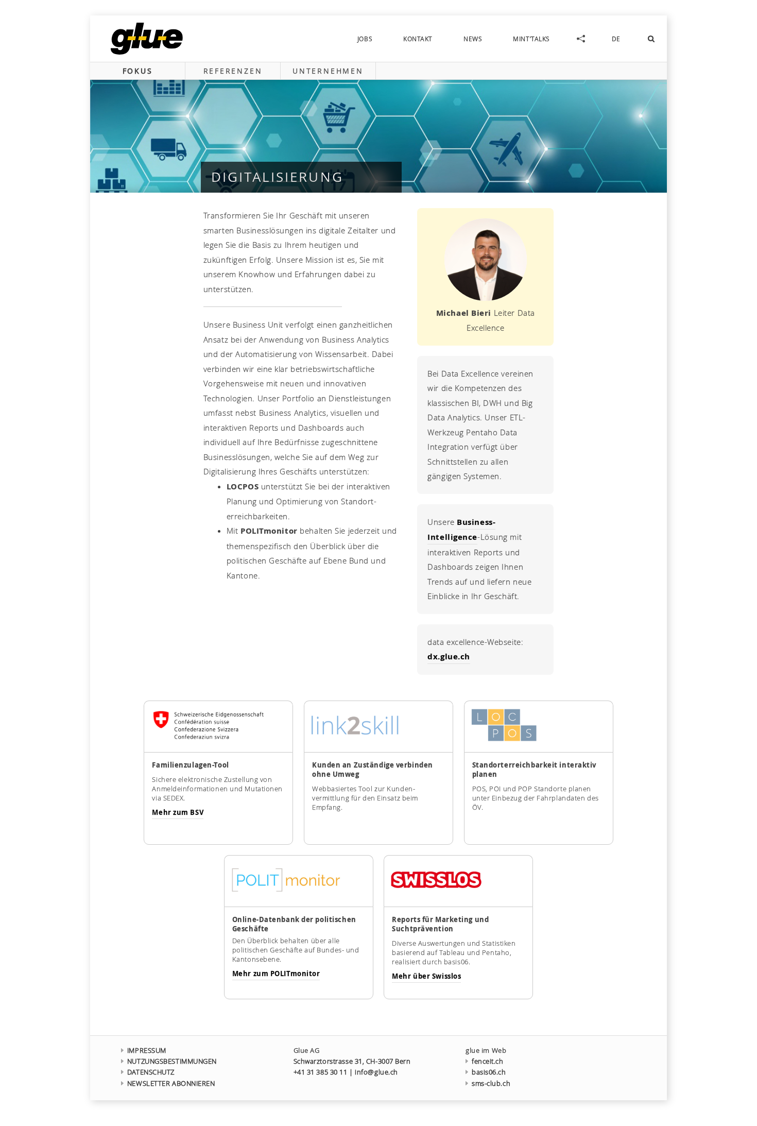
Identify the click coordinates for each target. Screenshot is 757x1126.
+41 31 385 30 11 (321, 1072)
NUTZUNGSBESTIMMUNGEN (172, 1061)
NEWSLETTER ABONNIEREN (171, 1083)
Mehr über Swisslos (426, 976)
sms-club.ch (491, 1083)
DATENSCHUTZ (151, 1072)
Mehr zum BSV (177, 812)
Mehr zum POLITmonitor (276, 973)
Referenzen (233, 71)
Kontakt (418, 39)
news (472, 39)
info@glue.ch (376, 1072)
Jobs (364, 39)
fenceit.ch (487, 1061)
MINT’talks (531, 39)
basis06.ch (489, 1072)
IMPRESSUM (146, 1050)
